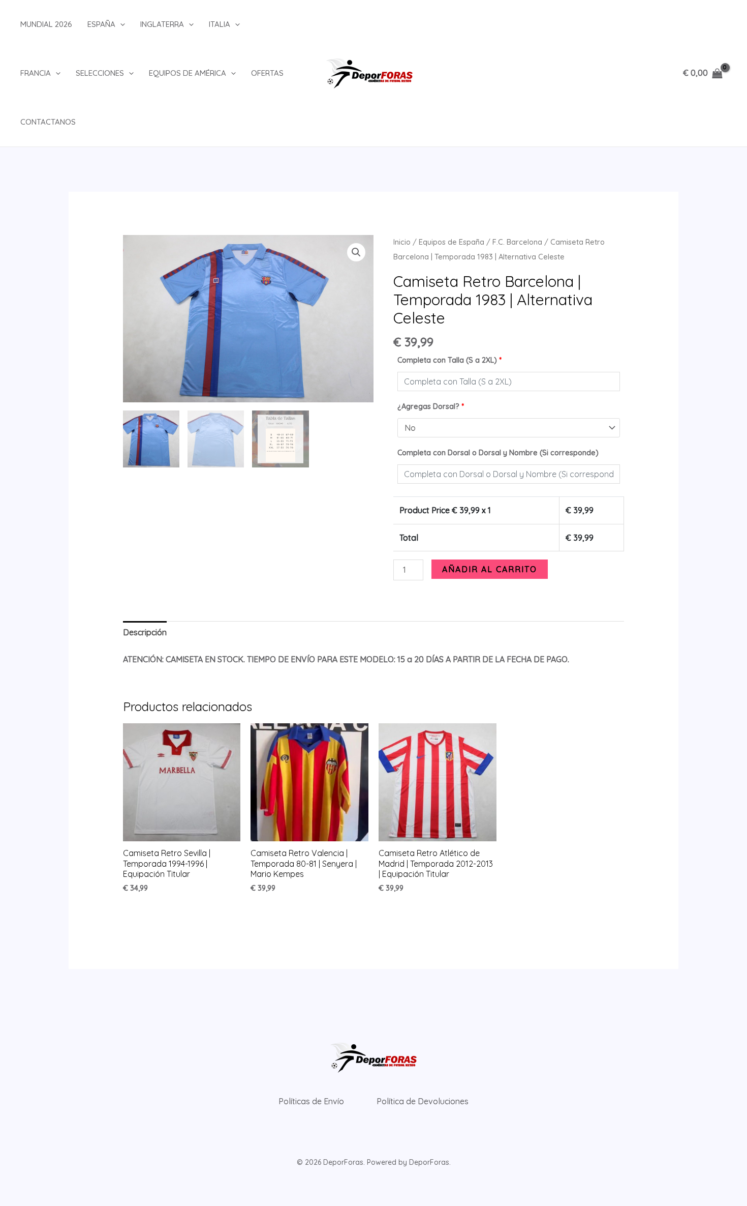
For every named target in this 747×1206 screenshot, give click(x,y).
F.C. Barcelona (517, 242)
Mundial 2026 (46, 24)
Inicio (402, 242)
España (101, 24)
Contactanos (48, 122)
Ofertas (267, 73)
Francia (35, 73)
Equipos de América (187, 73)
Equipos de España (451, 242)
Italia (219, 24)
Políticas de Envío (311, 1101)
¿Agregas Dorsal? (430, 406)
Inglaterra (162, 24)
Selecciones (100, 73)
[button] (120, 24)
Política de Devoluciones (423, 1101)
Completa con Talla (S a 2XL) (449, 360)
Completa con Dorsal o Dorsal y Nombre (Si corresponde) (498, 452)
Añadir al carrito (489, 569)
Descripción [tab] (145, 632)
